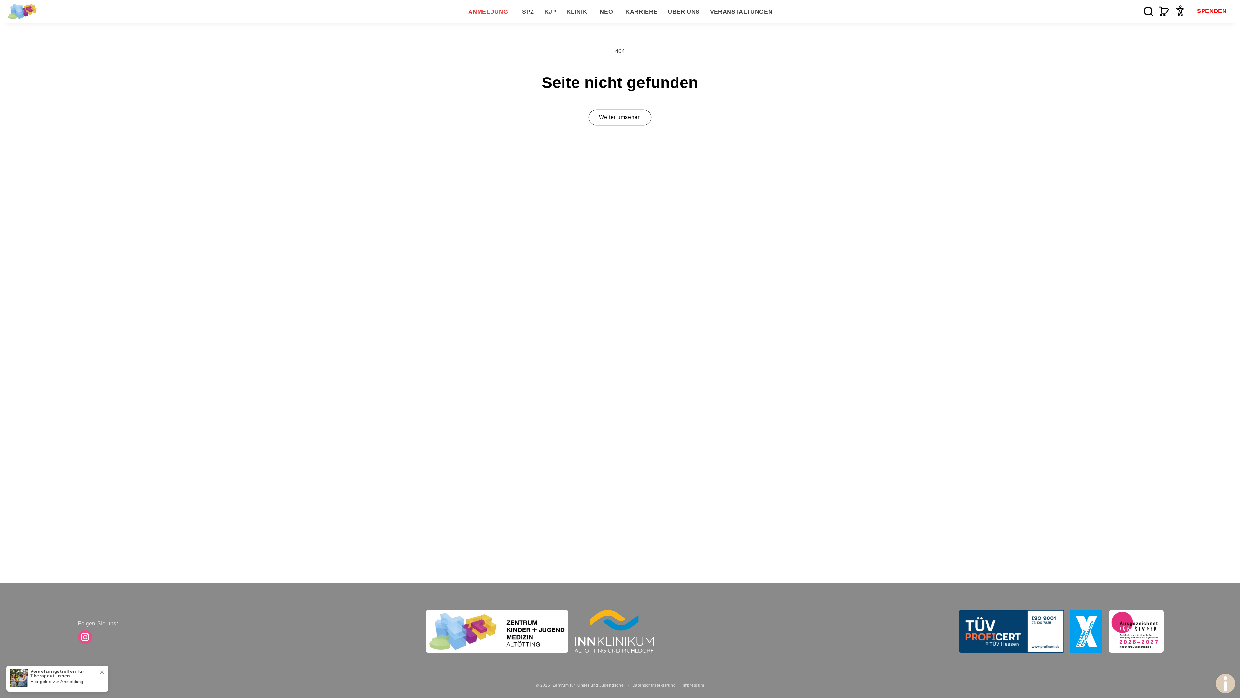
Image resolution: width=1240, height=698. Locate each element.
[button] (528, 12)
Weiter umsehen (620, 117)
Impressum (693, 685)
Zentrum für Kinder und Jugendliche (588, 685)
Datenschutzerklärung (654, 685)
